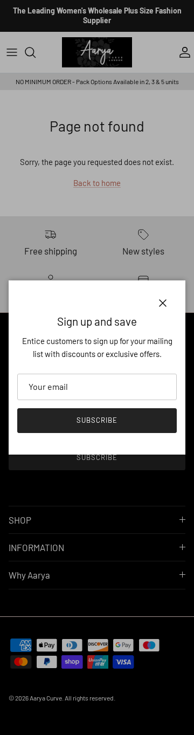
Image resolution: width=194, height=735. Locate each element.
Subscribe (97, 420)
